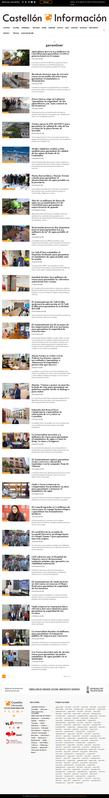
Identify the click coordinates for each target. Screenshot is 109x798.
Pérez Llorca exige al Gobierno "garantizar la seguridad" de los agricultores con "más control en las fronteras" (49, 102)
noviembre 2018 (60, 749)
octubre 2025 (101, 709)
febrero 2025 (76, 713)
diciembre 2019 (69, 742)
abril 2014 (76, 774)
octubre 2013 (91, 776)
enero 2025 (85, 713)
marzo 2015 (66, 769)
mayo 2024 (67, 718)
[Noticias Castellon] (54, 17)
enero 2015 (85, 769)
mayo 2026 (84, 707)
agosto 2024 (93, 716)
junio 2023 (88, 722)
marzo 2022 (84, 729)
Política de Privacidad (52, 796)
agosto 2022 (93, 727)
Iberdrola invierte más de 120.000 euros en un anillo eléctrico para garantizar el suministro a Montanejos (50, 77)
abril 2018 (75, 751)
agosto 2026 (59, 707)
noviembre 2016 (60, 760)
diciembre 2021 (69, 731)
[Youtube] (32, 2)
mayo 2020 (67, 740)
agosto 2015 (71, 767)
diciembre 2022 (96, 724)
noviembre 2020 (60, 738)
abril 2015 (58, 769)
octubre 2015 (91, 765)
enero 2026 (68, 709)
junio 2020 (59, 740)
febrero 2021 (76, 736)
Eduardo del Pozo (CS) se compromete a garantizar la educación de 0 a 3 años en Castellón (47, 413)
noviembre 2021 (80, 731)
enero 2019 (85, 747)
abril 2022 (76, 729)
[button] (104, 30)
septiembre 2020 (82, 738)
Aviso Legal (41, 796)
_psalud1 (5, 520)
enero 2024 (59, 720)
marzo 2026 (101, 707)
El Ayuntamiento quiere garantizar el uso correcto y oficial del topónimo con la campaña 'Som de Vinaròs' (50, 463)
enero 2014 (59, 776)
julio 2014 (102, 771)
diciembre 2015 (68, 765)
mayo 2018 (67, 751)
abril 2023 (59, 724)
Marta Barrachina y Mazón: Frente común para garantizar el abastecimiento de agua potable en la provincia (50, 179)
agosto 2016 (92, 760)
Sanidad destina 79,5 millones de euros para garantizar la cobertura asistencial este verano (50, 279)
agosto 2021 (71, 733)
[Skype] (14, 716)
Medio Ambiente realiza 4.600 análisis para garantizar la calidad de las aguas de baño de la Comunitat (50, 152)
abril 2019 (58, 747)
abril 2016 (75, 762)
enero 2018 (59, 753)
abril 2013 (59, 780)
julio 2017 (80, 756)
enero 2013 (85, 780)
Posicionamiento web (79, 796)
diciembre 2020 (95, 736)
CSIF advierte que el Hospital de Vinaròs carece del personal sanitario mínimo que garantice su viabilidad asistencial (50, 560)
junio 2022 (59, 729)
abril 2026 (93, 707)
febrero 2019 (76, 747)
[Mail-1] (35, 2)
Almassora (6, 137)
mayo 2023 (97, 722)
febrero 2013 (76, 780)
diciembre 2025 (78, 709)
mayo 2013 (96, 778)
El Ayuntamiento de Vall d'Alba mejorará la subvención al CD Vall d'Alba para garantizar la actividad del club (50, 305)
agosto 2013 (71, 778)
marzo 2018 (83, 751)
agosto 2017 (71, 756)
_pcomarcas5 (6, 473)
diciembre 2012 (95, 780)
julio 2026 (68, 707)
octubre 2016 (71, 760)
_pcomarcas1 (6, 498)
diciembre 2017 (68, 753)
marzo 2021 (66, 736)
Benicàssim (6, 241)
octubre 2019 (91, 742)
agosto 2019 (71, 745)
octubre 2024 (71, 716)
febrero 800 (79, 782)
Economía (5, 65)
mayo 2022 (67, 729)
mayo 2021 (96, 733)
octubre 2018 (71, 749)
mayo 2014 (67, 774)
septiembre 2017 (60, 756)
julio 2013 (80, 778)
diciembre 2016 (95, 758)
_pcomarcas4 (6, 369)
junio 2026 (76, 707)
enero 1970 (70, 782)
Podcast (46, 2)
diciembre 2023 (69, 720)
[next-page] (12, 676)
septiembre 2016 (82, 760)
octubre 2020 (71, 738)
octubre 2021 (91, 731)
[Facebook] (23, 2)
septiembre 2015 (60, 767)
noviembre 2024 (60, 716)
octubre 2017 (91, 753)
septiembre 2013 (61, 778)
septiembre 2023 (61, 722)
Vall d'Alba (6, 315)
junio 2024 (59, 718)
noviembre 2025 (90, 709)
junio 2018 (59, 751)
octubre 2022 (71, 727)
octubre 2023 (92, 720)
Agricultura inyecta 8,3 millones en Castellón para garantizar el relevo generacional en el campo (50, 53)
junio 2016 (59, 762)
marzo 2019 (66, 747)
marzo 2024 (84, 718)
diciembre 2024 (96, 713)
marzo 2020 (84, 740)
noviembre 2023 (81, 720)
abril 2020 (76, 740)
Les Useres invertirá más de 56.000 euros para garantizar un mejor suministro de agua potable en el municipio (50, 655)
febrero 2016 (93, 762)
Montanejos (6, 87)
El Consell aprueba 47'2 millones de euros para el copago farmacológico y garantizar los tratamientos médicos (51, 510)
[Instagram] (29, 2)
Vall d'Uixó (6, 265)
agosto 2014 (93, 771)
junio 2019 (88, 745)
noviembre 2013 (80, 776)
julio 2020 (102, 738)
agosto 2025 (71, 711)
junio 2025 (88, 711)
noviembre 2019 (80, 742)
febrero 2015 (76, 769)
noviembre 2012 (60, 782)
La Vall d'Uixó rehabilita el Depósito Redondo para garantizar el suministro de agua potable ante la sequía (50, 255)
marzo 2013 (67, 780)
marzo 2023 (67, 724)
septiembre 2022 (82, 727)
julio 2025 (80, 711)
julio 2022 (102, 727)
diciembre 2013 (69, 776)
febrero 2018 (93, 751)
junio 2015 (88, 767)
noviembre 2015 (80, 765)
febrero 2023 (77, 724)
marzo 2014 (84, 774)
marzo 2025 (67, 713)
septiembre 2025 (61, 711)
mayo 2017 (96, 756)
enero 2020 (59, 742)
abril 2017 (58, 758)
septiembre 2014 (82, 771)
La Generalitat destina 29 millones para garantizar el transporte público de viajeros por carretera (50, 633)
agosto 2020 (93, 738)
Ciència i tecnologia (9, 162)
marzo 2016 (83, 762)
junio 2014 (59, 774)
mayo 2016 (67, 762)
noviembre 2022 (60, 727)
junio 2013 (88, 778)
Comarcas (5, 545)
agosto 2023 (71, 722)
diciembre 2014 (95, 769)
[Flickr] (22, 711)
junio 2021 (88, 733)
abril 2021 (58, 736)
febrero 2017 (76, 758)
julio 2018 (101, 749)
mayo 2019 (96, 745)
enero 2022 (59, 731)
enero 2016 (59, 765)
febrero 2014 (93, 774)
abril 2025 (59, 713)
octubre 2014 (71, 771)
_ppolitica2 (6, 423)
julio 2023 (80, 722)
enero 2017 (85, 758)
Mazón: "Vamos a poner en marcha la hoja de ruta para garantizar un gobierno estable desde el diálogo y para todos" (51, 388)
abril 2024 (76, 718)
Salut (4, 290)
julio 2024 (102, 716)
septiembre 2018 (82, 749)
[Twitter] (26, 2)
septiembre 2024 (82, 716)
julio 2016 (101, 760)
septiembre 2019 (60, 745)
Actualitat (6, 338)
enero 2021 (85, 736)
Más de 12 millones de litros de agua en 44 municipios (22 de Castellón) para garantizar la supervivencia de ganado (48, 204)
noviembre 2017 (80, 753)
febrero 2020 (94, 740)
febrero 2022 (93, 729)
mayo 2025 (96, 711)
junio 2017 (88, 756)
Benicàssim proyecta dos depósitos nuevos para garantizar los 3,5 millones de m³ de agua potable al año (51, 231)
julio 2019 (80, 745)
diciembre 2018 (95, 747)
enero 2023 (86, 724)
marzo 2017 (66, 758)
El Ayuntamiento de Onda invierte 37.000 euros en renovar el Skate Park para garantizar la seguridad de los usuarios (50, 585)
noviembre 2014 (60, 771)
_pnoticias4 (6, 595)
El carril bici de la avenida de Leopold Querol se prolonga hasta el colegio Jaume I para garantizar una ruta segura (50, 535)
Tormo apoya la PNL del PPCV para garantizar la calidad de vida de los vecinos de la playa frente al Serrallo (51, 127)
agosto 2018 (92, 749)
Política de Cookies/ (66, 796)
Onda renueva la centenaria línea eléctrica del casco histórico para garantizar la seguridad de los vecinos (50, 610)
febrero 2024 (94, 718)
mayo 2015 (96, 767)
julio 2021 (80, 733)
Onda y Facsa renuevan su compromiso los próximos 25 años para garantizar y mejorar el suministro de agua (50, 487)
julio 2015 (80, 767)
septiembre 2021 (60, 733)
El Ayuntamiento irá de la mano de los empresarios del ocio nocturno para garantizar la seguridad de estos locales (51, 328)
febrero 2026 (59, 709)
